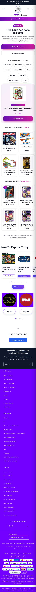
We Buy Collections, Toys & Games (14, 433)
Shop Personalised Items (11, 457)
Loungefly (23, 75)
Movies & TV (18, 70)
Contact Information (9, 499)
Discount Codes (8, 476)
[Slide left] (9, 282)
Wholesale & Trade (9, 437)
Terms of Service (8, 507)
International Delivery (9, 441)
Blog (4, 449)
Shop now (9, 311)
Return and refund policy (10, 491)
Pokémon (29, 64)
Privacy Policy (7, 495)
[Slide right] (26, 282)
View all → (27, 127)
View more (18, 287)
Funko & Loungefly (9, 387)
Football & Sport (8, 403)
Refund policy (9, 546)
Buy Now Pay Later (9, 445)
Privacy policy (30, 543)
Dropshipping (7, 479)
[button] (3, 9)
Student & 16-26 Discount (11, 425)
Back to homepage (18, 47)
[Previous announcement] (3, 2)
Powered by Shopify (20, 543)
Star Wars (18, 64)
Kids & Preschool (8, 383)
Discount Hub (7, 483)
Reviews (5, 422)
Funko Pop (7, 64)
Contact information (19, 548)
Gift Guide (6, 453)
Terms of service (19, 546)
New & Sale (6, 407)
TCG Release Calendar (10, 461)
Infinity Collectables (11, 543)
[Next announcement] (33, 2)
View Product (8, 276)
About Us (6, 418)
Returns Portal (7, 472)
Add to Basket (24, 276)
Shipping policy (28, 546)
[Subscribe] (30, 364)
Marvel (7, 70)
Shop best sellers (18, 53)
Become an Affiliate (9, 487)
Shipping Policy (8, 503)
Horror (29, 70)
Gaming (12, 75)
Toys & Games (7, 375)
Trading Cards (13, 80)
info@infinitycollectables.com (27, 590)
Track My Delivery (8, 511)
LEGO (25, 80)
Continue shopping (18, 340)
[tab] (15, 318)
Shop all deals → (26, 181)
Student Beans (7, 429)
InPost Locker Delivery (10, 515)
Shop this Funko (18, 118)
